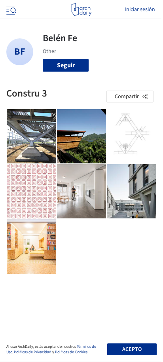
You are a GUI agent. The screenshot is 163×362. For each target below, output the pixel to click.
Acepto (132, 349)
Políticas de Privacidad (32, 352)
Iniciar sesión (140, 9)
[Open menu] (10, 9)
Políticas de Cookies (71, 352)
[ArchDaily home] (81, 9)
